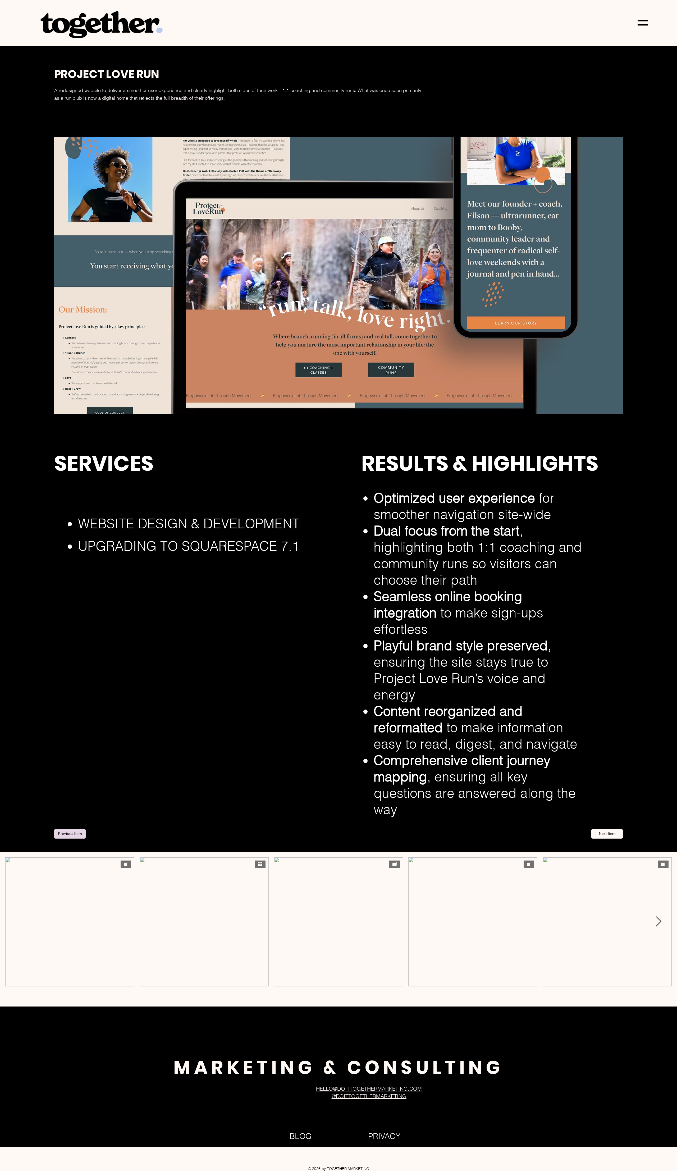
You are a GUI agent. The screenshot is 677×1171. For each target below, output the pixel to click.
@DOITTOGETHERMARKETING (369, 1096)
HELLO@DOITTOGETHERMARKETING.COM (369, 1088)
